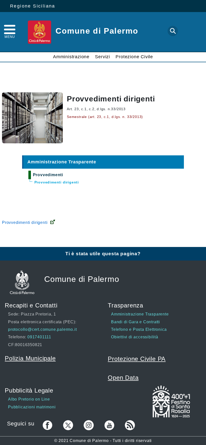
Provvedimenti (48, 175)
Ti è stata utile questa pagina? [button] (103, 253)
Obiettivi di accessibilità (134, 337)
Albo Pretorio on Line (29, 399)
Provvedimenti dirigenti (24, 222)
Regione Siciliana (32, 6)
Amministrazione (71, 56)
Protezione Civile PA (137, 358)
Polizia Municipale (30, 358)
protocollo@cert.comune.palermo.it (42, 329)
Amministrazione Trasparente (61, 161)
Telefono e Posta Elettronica (139, 329)
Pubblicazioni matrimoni (32, 407)
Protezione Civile (134, 56)
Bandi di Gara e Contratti (135, 322)
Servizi (102, 56)
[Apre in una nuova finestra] (171, 402)
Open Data (123, 377)
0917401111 (38, 337)
